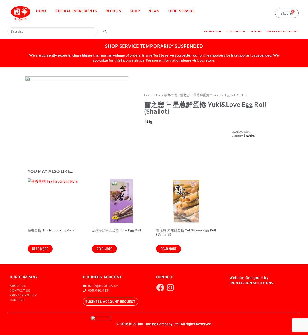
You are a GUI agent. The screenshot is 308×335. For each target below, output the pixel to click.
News (154, 11)
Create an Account (282, 31)
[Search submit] (105, 31)
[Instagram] (170, 287)
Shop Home (213, 31)
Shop (135, 11)
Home (41, 11)
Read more (40, 249)
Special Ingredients (76, 11)
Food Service (181, 11)
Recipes (113, 11)
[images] (76, 117)
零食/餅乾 (171, 95)
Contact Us (236, 31)
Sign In (256, 31)
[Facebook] (160, 287)
